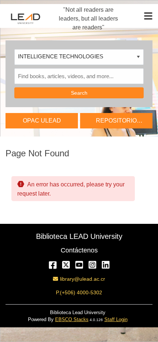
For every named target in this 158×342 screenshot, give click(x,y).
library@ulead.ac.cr (82, 279)
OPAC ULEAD (42, 120)
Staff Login (116, 319)
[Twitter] (66, 265)
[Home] (26, 18)
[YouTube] (79, 265)
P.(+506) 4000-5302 (79, 292)
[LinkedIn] (105, 265)
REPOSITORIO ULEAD (116, 122)
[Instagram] (92, 265)
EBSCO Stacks (72, 319)
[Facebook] (53, 265)
